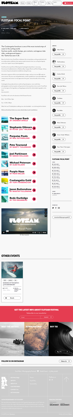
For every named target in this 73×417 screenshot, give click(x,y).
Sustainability (33, 384)
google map (21, 31)
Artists (28, 3)
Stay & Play (33, 380)
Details (12, 298)
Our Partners (15, 386)
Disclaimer (12, 414)
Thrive (70, 414)
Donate (32, 377)
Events (22, 3)
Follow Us (64, 361)
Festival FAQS (15, 377)
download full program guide (61, 217)
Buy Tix (59, 352)
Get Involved (15, 392)
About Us (14, 383)
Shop (49, 3)
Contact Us (14, 389)
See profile (57, 54)
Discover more (12, 352)
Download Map (37, 352)
